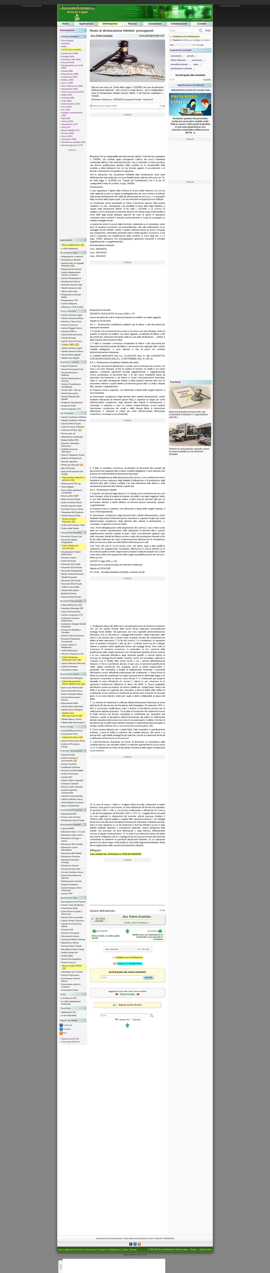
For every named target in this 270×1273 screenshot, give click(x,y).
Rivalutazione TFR (69, 300)
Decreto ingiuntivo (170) (72, 145)
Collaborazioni (179, 23)
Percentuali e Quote (70, 936)
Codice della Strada (70, 528)
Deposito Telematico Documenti (70, 444)
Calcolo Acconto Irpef (70, 869)
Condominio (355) (69, 77)
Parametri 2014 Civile (70, 564)
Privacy (193, 1249)
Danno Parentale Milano (72, 694)
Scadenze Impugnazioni (72, 402)
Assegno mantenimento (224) (71, 114)
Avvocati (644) (67, 62)
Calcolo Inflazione (69, 303)
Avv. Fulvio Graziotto (102, 35)
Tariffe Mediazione (69, 650)
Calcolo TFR (66, 893)
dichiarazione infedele (181, 68)
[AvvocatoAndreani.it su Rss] (139, 1244)
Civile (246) (66, 101)
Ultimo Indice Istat (69, 291)
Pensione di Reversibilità (72, 770)
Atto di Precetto (68, 468)
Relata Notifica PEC (70, 440)
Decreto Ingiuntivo (69, 461)
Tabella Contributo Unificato (73, 420)
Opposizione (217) (69, 124)
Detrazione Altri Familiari (72, 844)
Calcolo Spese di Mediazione (68, 646)
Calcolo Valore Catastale (72, 780)
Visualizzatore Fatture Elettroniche (71, 553)
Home (65, 23)
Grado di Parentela (69, 774)
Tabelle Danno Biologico (72, 710)
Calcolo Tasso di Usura (71, 341)
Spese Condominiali (70, 806)
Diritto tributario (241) (70, 104)
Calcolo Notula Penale (71, 597)
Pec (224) (65, 110)
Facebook (67, 1025)
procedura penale (179, 64)
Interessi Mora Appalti (71, 355)
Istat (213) (65, 127)
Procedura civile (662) (71, 59)
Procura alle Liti (68, 433)
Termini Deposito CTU (71, 409)
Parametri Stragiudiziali (71, 571)
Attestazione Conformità (72, 437)
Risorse (132, 23)
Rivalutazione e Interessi (72, 256)
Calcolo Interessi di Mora (72, 318)
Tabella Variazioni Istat (71, 288)
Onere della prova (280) (72, 86)
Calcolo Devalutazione (71, 278)
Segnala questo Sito (70, 1039)
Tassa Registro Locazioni (72, 802)
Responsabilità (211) (70, 130)
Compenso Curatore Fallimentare (70, 619)
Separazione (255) (69, 89)
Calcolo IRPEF (67, 828)
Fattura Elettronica (69, 605)
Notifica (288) (67, 80)
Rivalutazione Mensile (71, 260)
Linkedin (67, 1029)
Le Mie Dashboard (69, 248)
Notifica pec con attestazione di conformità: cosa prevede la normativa (147, 937)
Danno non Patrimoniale (72, 687)
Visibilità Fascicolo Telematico (69, 450)
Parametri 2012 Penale (71, 584)
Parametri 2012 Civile (70, 580)
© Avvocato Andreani (70, 1042)
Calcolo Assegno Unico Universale (71, 889)
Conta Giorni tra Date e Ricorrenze (71, 912)
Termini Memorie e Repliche (69, 373)
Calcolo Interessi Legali (71, 315)
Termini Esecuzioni (69, 393)
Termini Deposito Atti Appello (70, 397)
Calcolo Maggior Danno (71, 328)
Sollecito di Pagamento (71, 458)
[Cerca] (151, 1015)
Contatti (201, 23)
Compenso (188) (68, 139)
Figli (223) (65, 118)
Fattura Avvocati (68, 561)
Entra (208, 31)
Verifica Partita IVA (69, 952)
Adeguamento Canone (71, 269)
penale (190, 56)
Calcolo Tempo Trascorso (72, 920)
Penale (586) (67, 71)
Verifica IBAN (67, 956)
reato (195, 64)
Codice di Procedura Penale (70, 745)
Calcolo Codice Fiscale (71, 946)
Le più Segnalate (68, 1015)
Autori (64, 46)
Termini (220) (67, 121)
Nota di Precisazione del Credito (72, 472)
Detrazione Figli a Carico (72, 835)
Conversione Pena (69, 734)
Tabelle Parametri (69, 577)
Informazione (110, 23)
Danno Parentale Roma (71, 691)
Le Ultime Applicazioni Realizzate (71, 1002)
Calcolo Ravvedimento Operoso (71, 876)
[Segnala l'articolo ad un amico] (160, 106)
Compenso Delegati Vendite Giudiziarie (73, 625)
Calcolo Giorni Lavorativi (72, 917)
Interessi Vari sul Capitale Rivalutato (72, 264)
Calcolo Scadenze (69, 366)
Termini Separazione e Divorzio (71, 379)
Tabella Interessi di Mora (72, 351)
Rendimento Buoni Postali (72, 820)
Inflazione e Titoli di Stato (72, 307)
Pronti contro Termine (70, 817)
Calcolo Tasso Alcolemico (72, 905)
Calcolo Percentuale (70, 933)
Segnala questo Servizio (130, 1005)
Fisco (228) (66, 107)
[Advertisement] (72, 194)
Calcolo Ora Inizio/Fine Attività (71, 925)
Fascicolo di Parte (69, 430)
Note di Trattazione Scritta (72, 455)
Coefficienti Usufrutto (70, 767)
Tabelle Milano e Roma (71, 719)
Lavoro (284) (67, 83)
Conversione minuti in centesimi (71, 985)
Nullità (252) (66, 95)
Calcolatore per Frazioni (72, 972)
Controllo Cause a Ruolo (72, 509)
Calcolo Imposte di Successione (69, 759)
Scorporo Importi (68, 557)
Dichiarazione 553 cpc (71, 483)
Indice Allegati (67, 487)
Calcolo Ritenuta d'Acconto (73, 663)
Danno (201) (67, 136)
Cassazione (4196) (69, 53)
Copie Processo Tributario (72, 427)
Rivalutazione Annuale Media (71, 295)
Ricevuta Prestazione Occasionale (70, 640)
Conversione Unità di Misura (70, 979)
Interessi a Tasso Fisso (71, 321)
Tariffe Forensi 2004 (70, 587)
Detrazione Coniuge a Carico (71, 839)
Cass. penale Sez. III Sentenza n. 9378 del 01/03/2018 (115, 854)
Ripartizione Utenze (70, 943)
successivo (152, 931)
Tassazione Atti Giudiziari (72, 512)
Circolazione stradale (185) (73, 142)
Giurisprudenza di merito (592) (72, 66)
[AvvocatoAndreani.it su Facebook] (131, 1244)
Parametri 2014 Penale (71, 567)
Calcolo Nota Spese (70, 590)
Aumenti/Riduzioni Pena (72, 731)
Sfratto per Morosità (70, 465)
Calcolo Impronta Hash (71, 506)
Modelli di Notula (68, 593)
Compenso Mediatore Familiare (71, 631)
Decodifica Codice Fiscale (72, 949)
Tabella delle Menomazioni (73, 722)
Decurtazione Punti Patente (73, 902)
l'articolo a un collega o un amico (191, 40)
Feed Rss (65, 43)
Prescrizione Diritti (69, 908)
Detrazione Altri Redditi (71, 853)
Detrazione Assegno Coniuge (70, 861)
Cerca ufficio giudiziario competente (71, 491)
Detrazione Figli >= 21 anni (73, 832)
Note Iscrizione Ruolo (70, 499)
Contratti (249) (67, 98)
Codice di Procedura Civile (73, 525)
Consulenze (155, 23)
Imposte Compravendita (72, 796)
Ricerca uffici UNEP (70, 496)
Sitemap (133, 1250)
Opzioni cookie (205, 1249)
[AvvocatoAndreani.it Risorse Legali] (78, 10)
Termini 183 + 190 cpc (71, 390)
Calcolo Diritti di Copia (71, 423)
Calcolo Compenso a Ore (72, 654)
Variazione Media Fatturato (73, 939)
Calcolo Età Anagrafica (71, 959)
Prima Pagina (67, 40)
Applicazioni (86, 23)
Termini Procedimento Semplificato (71, 385)
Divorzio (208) (67, 133)
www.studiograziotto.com (151, 35)
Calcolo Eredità (68, 755)
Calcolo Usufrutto (69, 764)
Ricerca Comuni (68, 962)
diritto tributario (178, 60)
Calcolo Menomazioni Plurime (70, 698)
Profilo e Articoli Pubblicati (135, 923)
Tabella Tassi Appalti (70, 358)
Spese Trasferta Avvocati (72, 574)
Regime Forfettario (69, 884)
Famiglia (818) (67, 56)
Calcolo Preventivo (69, 666)
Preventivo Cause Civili (71, 536)
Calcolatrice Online (69, 670)
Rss (65, 1033)
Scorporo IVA (67, 929)
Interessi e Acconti (69, 325)
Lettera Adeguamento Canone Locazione (71, 273)
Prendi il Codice (127, 994)
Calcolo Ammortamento (71, 334)
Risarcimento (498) (69, 74)
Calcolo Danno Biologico (72, 678)
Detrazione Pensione (70, 856)
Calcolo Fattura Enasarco (72, 635)
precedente (102, 931)
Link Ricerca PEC (69, 998)
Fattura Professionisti (70, 612)
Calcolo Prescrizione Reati (73, 741)
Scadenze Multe (68, 406)
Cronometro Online (69, 990)
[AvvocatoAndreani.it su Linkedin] (135, 1244)
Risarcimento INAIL (69, 703)
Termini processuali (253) (72, 92)
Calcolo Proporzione (70, 975)
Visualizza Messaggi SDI (72, 608)
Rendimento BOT (69, 814)
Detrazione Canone (70, 865)
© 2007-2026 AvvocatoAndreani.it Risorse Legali (167, 1249)
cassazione (176, 56)
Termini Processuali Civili (72, 369)
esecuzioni (197, 60)
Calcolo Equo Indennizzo (72, 706)
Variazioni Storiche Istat (71, 285)
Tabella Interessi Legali (71, 348)
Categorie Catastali (69, 783)
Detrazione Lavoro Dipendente (69, 848)
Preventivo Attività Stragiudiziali (69, 541)
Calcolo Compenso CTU (72, 615)
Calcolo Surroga (68, 338)
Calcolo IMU (66, 777)
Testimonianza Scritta (70, 515)
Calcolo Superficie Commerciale (69, 791)
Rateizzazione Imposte (71, 881)
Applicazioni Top (68, 1012)
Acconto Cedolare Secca (72, 872)
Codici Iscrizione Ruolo (71, 502)
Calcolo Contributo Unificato (73, 417)
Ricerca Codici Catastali (71, 787)
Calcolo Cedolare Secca (72, 799)
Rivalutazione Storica (70, 281)
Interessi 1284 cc (68, 331)
